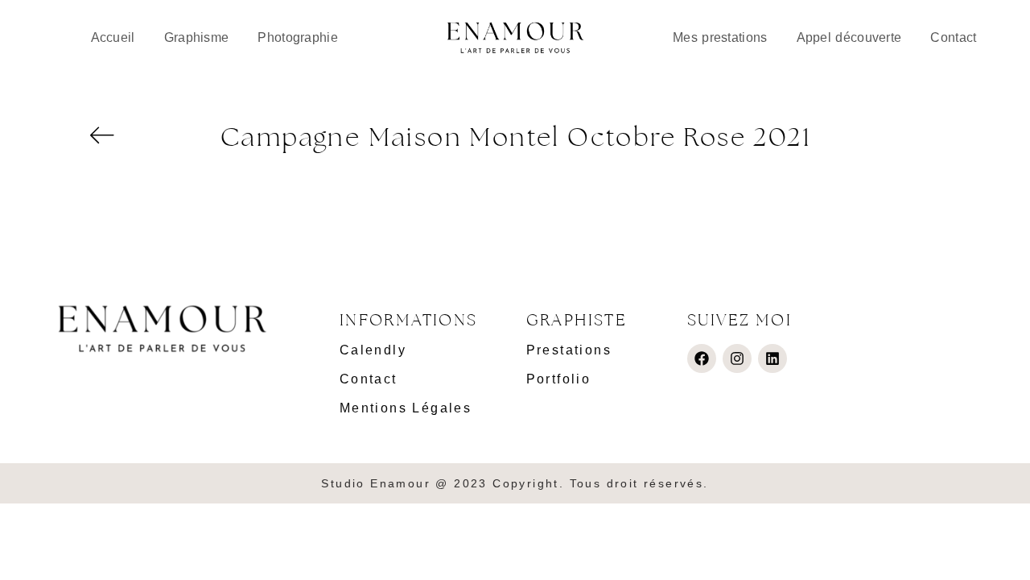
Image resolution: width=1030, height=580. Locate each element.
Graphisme (196, 37)
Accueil (113, 37)
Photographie (298, 37)
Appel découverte (849, 37)
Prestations (569, 350)
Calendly (373, 350)
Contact (953, 37)
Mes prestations (720, 37)
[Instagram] (737, 358)
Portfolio (558, 379)
